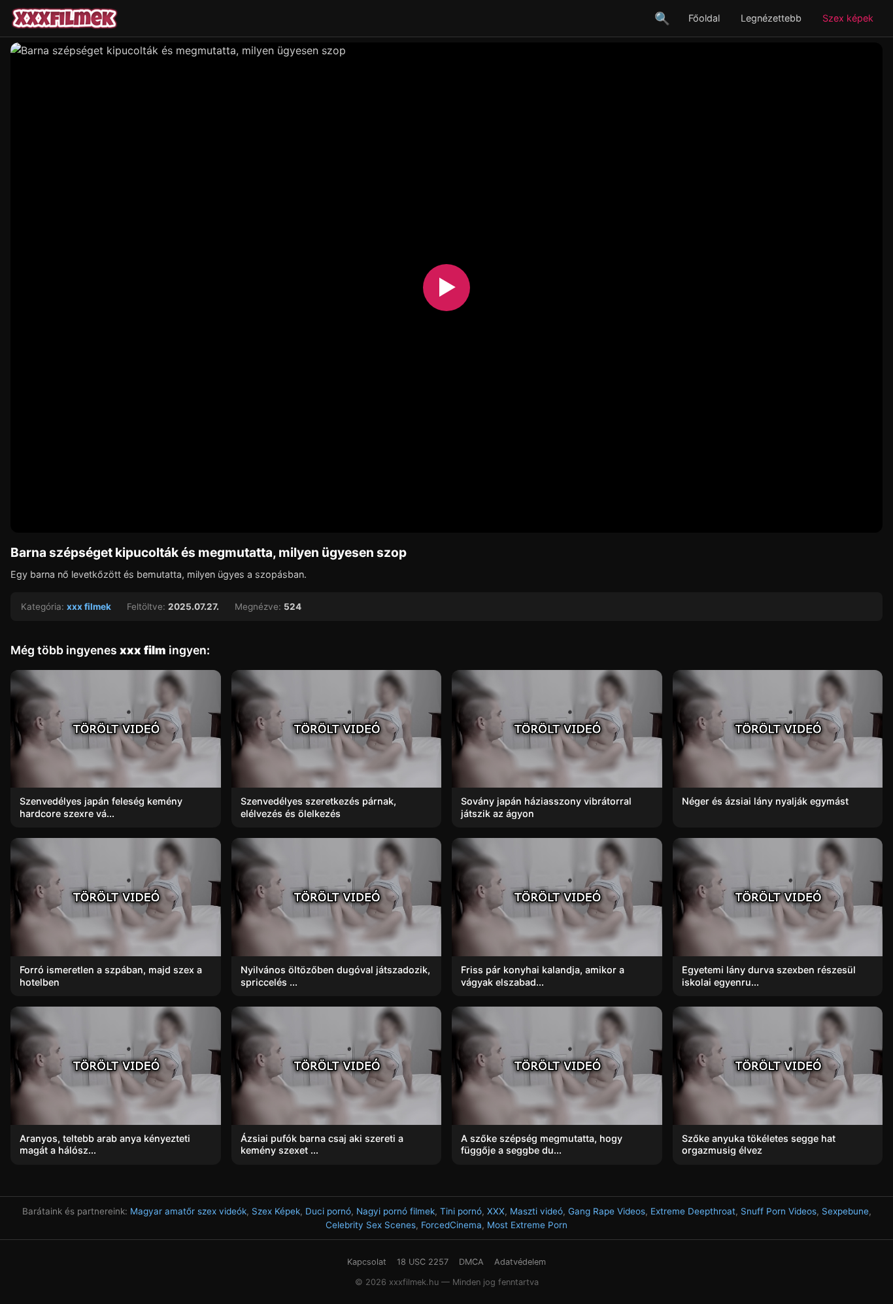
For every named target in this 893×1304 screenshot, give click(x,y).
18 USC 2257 (422, 1262)
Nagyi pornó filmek (395, 1211)
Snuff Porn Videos (779, 1211)
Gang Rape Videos (606, 1211)
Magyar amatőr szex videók (188, 1211)
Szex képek (847, 18)
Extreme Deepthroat (692, 1211)
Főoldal (704, 18)
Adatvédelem (520, 1262)
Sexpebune (845, 1211)
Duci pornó (328, 1211)
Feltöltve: (146, 606)
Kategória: (42, 606)
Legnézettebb (771, 18)
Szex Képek (276, 1211)
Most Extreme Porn (527, 1225)
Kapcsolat (366, 1262)
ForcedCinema (451, 1225)
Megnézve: (258, 606)
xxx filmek (89, 606)
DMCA (471, 1262)
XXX (496, 1211)
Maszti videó (536, 1211)
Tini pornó (461, 1211)
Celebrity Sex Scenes (371, 1225)
